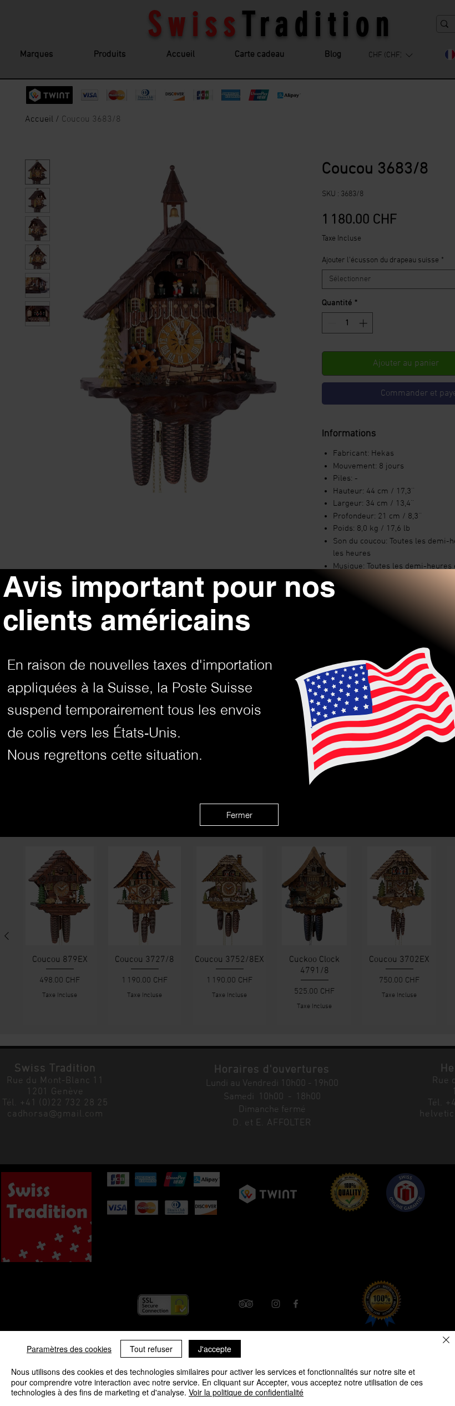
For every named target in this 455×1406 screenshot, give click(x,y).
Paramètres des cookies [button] (69, 1348)
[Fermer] (446, 1340)
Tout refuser (151, 1348)
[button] (239, 815)
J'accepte (214, 1348)
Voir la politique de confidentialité (246, 1392)
